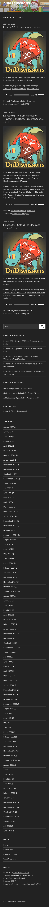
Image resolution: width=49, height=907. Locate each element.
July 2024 (7, 544)
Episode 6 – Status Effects (21, 389)
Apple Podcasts (18, 104)
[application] (24, 95)
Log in (5, 845)
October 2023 (9, 587)
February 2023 (9, 624)
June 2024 (7, 549)
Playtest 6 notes (14, 195)
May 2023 (7, 610)
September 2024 (10, 535)
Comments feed (10, 854)
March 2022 (8, 676)
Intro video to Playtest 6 (28, 290)
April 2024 (7, 559)
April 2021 (7, 727)
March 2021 (8, 732)
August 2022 (8, 652)
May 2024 (7, 554)
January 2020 (8, 798)
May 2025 (7, 497)
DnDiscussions (16, 3)
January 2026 (8, 460)
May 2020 (7, 779)
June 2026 (7, 437)
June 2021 (7, 718)
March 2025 (8, 507)
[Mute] (36, 95)
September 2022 (10, 648)
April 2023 (7, 615)
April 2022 (7, 671)
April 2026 (7, 446)
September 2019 (10, 817)
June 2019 (7, 831)
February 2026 (9, 455)
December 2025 (10, 465)
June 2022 (7, 662)
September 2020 (10, 760)
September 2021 (10, 704)
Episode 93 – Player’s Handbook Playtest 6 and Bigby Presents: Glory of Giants (23, 118)
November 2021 (9, 695)
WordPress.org (9, 859)
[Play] (6, 95)
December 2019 (9, 803)
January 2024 (8, 573)
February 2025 (9, 512)
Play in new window (18, 101)
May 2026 (7, 441)
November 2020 (10, 751)
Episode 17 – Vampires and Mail (28, 398)
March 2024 (8, 563)
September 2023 (10, 591)
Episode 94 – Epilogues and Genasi (21, 27)
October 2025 (9, 474)
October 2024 (9, 530)
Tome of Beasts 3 (18, 295)
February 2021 (9, 737)
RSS (27, 104)
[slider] (41, 95)
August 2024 (8, 540)
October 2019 (8, 812)
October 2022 (9, 643)
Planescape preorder (29, 195)
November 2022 (10, 638)
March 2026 (8, 451)
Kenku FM (22, 292)
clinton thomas (9, 393)
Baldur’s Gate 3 (33, 88)
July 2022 (7, 657)
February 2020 (9, 793)
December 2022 (10, 634)
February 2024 (9, 568)
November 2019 (9, 807)
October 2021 (8, 699)
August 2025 (8, 483)
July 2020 (7, 770)
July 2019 (7, 826)
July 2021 (7, 713)
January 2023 (8, 629)
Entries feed (8, 850)
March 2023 (8, 620)
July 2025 (7, 488)
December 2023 (10, 577)
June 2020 (7, 774)
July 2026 (7, 432)
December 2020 (10, 746)
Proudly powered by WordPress (14, 901)
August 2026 (8, 427)
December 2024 (10, 521)
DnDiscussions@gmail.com (20, 411)
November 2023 (10, 582)
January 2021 (8, 742)
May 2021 (7, 723)
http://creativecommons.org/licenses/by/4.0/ (22, 884)
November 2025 (10, 469)
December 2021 (9, 690)
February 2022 (9, 681)
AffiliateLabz (8, 398)
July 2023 (7, 601)
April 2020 (7, 784)
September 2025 (10, 479)
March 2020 (8, 789)
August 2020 (8, 765)
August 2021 (8, 709)
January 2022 (8, 685)
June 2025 (7, 493)
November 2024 (10, 526)
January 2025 (8, 516)
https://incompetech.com (14, 878)
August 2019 (8, 821)
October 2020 (9, 756)
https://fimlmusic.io (21, 872)
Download (31, 101)
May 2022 (7, 666)
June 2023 (7, 605)
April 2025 (7, 502)
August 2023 (8, 596)
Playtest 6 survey (19, 88)
